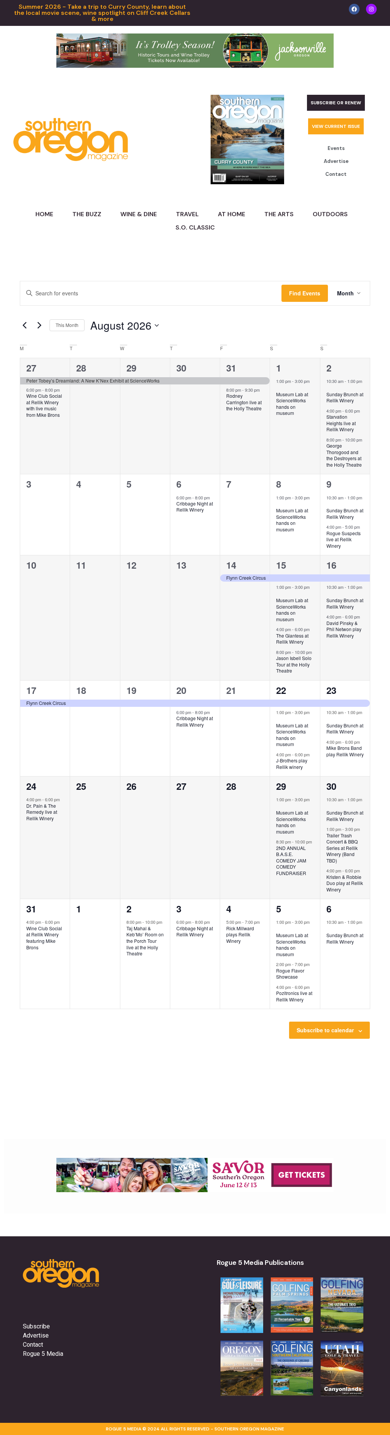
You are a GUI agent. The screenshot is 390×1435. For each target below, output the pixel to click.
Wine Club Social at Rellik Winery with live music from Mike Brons (44, 405)
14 (231, 564)
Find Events (304, 293)
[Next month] (39, 325)
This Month (67, 325)
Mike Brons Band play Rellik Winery (345, 751)
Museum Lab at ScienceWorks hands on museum (292, 403)
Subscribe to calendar (325, 1030)
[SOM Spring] (195, 1190)
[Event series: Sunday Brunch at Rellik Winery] (329, 388)
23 (331, 690)
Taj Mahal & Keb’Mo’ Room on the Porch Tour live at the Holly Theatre (145, 941)
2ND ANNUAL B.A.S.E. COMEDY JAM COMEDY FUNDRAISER (291, 860)
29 (131, 367)
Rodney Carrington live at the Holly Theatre (244, 401)
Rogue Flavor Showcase (290, 973)
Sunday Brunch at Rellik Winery (344, 397)
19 (131, 690)
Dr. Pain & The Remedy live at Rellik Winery (41, 811)
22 (281, 690)
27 (31, 367)
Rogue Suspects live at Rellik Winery (343, 539)
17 (31, 690)
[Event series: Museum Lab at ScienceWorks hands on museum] (278, 388)
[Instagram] (371, 9)
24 (31, 786)
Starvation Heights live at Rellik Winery (341, 422)
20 (181, 690)
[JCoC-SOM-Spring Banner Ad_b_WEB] (195, 65)
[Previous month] (24, 325)
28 (81, 367)
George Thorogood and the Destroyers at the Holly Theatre (344, 455)
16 (331, 564)
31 (231, 367)
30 (181, 367)
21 (231, 690)
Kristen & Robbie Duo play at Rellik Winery (344, 883)
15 (281, 564)
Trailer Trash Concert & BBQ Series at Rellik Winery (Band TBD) (342, 848)
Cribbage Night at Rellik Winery (194, 506)
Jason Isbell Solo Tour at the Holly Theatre (294, 664)
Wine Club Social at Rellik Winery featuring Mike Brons (44, 937)
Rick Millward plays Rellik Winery (240, 934)
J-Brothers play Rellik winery (291, 763)
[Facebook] (354, 9)
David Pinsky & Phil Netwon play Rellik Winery (343, 629)
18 (81, 690)
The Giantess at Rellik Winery (292, 638)
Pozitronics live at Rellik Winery (294, 996)
